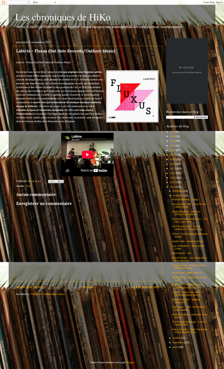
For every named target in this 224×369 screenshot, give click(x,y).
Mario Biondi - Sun (181, 253)
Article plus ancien (145, 287)
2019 (173, 159)
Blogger (130, 362)
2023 (173, 141)
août (175, 347)
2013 (173, 187)
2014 (173, 182)
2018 (173, 164)
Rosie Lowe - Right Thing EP (187, 272)
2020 (173, 154)
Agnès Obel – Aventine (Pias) (187, 241)
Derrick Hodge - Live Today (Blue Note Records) (189, 259)
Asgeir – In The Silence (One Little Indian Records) (187, 286)
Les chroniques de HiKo (63, 16)
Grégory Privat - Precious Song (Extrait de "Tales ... (188, 266)
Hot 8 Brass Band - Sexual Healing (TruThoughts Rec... (188, 227)
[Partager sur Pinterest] (62, 181)
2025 (173, 131)
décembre (178, 191)
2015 (173, 177)
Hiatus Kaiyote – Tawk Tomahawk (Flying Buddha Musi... (189, 330)
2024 (173, 136)
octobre (177, 338)
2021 (173, 150)
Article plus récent (29, 287)
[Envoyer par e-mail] (49, 181)
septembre (178, 342)
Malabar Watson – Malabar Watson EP (186, 301)
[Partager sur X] (56, 181)
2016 (173, 173)
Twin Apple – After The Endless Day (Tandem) (188, 308)
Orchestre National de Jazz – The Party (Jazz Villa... (190, 220)
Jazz (28, 186)
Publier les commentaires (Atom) (48, 294)
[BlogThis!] (52, 181)
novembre (178, 195)
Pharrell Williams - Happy (185, 199)
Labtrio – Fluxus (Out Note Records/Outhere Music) (186, 293)
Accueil (87, 287)
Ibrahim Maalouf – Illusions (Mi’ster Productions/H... (186, 213)
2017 (173, 168)
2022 (173, 145)
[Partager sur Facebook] (59, 181)
